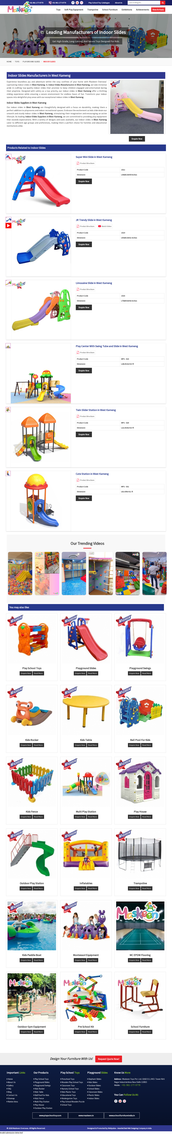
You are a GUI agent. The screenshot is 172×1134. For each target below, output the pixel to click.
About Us (118, 2)
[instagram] (81, 2)
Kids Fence (39, 1098)
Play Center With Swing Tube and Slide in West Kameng (107, 346)
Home (9, 61)
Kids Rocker (39, 1088)
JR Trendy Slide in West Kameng (94, 220)
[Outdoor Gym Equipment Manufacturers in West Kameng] (32, 997)
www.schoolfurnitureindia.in (122, 1115)
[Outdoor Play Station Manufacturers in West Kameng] (32, 854)
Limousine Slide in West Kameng (94, 283)
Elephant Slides (94, 1079)
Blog (9, 1092)
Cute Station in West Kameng (92, 473)
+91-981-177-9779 (36, 2)
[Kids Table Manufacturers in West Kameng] (86, 710)
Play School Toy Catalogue (99, 2)
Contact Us (12, 1095)
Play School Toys (41, 1079)
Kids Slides (92, 1082)
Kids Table (38, 1092)
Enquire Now (83, 181)
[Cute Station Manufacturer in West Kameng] (41, 501)
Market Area (12, 1101)
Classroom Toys (68, 1085)
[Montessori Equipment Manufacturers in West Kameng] (86, 926)
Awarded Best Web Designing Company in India (134, 1128)
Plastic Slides (93, 1095)
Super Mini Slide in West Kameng (94, 157)
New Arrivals (158, 9)
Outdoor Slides (94, 1085)
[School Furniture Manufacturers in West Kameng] (140, 997)
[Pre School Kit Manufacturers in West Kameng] (86, 997)
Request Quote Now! (108, 1058)
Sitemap (11, 1098)
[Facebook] (73, 2)
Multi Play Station (41, 1101)
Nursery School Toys (70, 1088)
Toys (58, 9)
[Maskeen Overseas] (19, 8)
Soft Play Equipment (73, 9)
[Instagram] (20, 573)
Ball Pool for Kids (41, 1095)
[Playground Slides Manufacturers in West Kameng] (86, 639)
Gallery (10, 1085)
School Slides (93, 1088)
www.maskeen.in (86, 1115)
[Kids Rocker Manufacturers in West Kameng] (32, 710)
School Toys (66, 1105)
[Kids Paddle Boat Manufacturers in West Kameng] (32, 926)
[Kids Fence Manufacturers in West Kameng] (32, 782)
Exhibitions (127, 9)
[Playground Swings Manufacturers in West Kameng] (140, 639)
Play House (39, 1105)
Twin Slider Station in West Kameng (96, 410)
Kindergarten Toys (69, 1098)
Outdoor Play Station (43, 1108)
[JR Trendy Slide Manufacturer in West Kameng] (41, 246)
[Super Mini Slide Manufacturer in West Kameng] (41, 183)
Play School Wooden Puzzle (73, 1101)
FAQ (9, 1088)
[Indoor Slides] (137, 107)
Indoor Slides (93, 1098)
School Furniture (110, 9)
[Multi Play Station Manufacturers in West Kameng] (86, 782)
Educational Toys (68, 1095)
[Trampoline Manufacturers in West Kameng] (140, 854)
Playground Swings (42, 1085)
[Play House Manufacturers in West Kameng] (140, 782)
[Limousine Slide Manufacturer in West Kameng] (41, 310)
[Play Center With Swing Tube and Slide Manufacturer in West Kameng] (41, 373)
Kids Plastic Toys (68, 1092)
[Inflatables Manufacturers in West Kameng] (86, 854)
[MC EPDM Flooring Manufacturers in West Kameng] (140, 926)
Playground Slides (31, 61)
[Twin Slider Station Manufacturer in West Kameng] (41, 437)
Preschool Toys (67, 1079)
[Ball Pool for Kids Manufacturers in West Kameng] (140, 710)
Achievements (142, 9)
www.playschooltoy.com (50, 1115)
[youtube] (77, 2)
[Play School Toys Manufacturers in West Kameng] (32, 639)
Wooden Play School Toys (72, 1082)
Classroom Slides (95, 1092)
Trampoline (92, 9)
